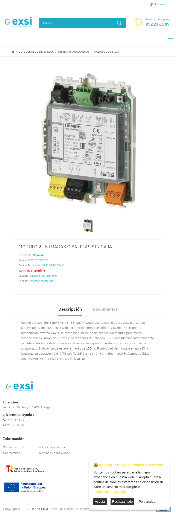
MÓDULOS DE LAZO (106, 51)
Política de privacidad (53, 447)
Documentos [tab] (105, 309)
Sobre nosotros (13, 447)
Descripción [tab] (70, 309)
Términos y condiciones (54, 453)
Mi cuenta (159, 4)
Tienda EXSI (39, 509)
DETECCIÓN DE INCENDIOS (36, 51)
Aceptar (100, 501)
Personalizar (147, 501)
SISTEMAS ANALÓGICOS (74, 51)
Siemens (38, 255)
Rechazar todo (122, 501)
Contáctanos (11, 453)
